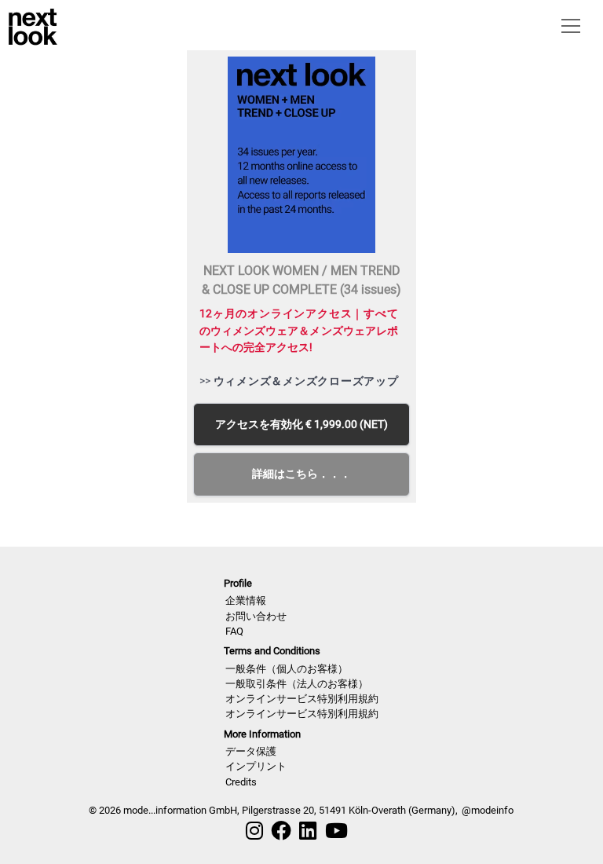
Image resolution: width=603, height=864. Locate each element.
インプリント (256, 766)
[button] (567, 25)
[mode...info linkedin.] (308, 831)
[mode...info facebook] (281, 831)
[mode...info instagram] (254, 831)
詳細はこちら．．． (301, 474)
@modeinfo (487, 810)
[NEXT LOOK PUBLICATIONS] (33, 25)
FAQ (234, 631)
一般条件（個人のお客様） (286, 669)
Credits (241, 782)
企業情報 (245, 600)
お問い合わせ (256, 616)
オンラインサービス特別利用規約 (301, 699)
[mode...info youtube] (336, 831)
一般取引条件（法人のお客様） (296, 684)
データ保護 (250, 751)
